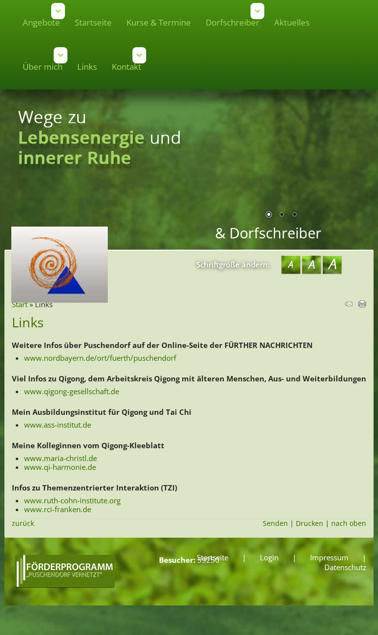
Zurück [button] (211, 163)
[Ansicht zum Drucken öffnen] (362, 305)
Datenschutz (345, 567)
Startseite (93, 22)
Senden (275, 523)
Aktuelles (292, 22)
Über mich (43, 66)
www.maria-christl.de (60, 458)
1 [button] (268, 215)
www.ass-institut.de (57, 425)
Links (87, 66)
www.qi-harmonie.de (60, 467)
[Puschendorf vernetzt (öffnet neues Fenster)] (65, 587)
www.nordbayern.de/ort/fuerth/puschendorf (100, 358)
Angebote (41, 22)
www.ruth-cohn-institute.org (72, 500)
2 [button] (281, 215)
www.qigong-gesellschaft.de (71, 391)
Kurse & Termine (158, 22)
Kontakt (126, 66)
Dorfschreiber (232, 22)
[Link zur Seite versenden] (348, 305)
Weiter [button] (351, 163)
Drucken (309, 523)
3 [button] (294, 215)
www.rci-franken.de (57, 509)
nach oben (348, 523)
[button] (139, 55)
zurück (23, 523)
